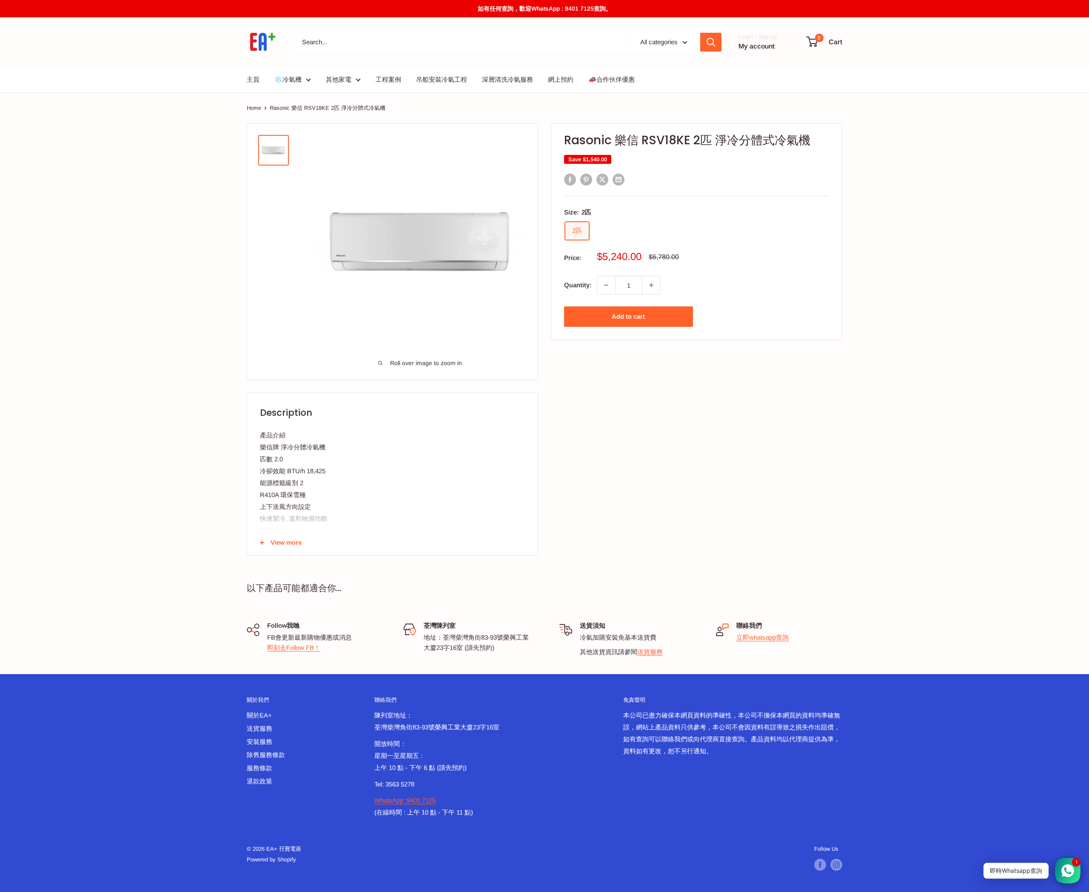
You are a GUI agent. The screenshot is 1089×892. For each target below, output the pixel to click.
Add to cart (628, 316)
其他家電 (338, 79)
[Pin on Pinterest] (586, 179)
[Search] (710, 42)
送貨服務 (650, 651)
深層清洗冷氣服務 (507, 79)
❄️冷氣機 (288, 79)
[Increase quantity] (651, 285)
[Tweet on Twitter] (602, 179)
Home (254, 108)
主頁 (253, 79)
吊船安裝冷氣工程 (441, 79)
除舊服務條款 (266, 754)
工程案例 (388, 79)
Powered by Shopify (271, 859)
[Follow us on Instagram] (836, 865)
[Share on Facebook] (570, 179)
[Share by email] (618, 179)
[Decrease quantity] (606, 285)
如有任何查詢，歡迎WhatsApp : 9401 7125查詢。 (545, 8)
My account (756, 46)
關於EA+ (259, 715)
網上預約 (560, 79)
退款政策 (259, 781)
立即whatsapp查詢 (762, 637)
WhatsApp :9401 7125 (405, 800)
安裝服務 (259, 741)
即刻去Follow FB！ (293, 647)
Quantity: (578, 285)
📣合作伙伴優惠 (611, 79)
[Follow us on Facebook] (820, 865)
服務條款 (259, 768)
